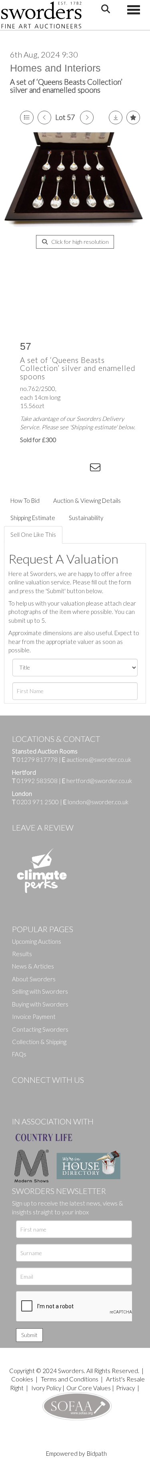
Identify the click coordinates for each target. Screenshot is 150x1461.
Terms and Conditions (70, 1379)
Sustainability (86, 517)
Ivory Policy (46, 1387)
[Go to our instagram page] (80, 468)
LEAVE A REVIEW (43, 827)
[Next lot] (87, 117)
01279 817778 (37, 759)
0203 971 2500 (38, 801)
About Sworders (34, 979)
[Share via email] (96, 468)
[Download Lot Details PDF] (115, 117)
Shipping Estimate (32, 517)
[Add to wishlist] (133, 117)
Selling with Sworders (40, 991)
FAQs (19, 1054)
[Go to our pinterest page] (52, 1093)
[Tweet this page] (48, 468)
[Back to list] (27, 117)
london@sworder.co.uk (95, 801)
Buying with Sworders (40, 1004)
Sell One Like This (33, 534)
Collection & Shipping (39, 1041)
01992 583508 (37, 780)
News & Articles (33, 966)
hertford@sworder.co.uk (99, 780)
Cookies (22, 1379)
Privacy (125, 1387)
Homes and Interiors (55, 68)
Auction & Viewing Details (87, 500)
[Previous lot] (44, 117)
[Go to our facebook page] (19, 1093)
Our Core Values (88, 1387)
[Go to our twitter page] (36, 1093)
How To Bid (25, 500)
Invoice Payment (34, 1016)
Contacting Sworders (40, 1029)
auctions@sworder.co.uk (96, 759)
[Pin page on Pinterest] (64, 468)
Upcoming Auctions (36, 941)
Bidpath (97, 1453)
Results (22, 953)
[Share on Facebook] (31, 468)
